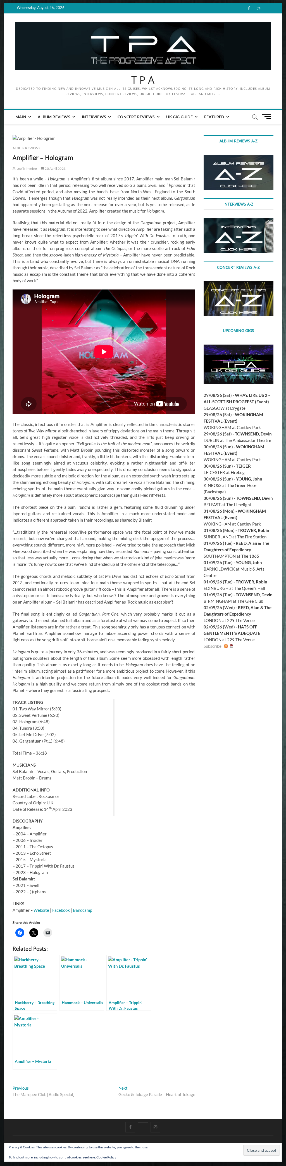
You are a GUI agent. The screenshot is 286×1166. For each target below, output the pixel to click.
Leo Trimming (26, 168)
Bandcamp (82, 910)
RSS (226, 646)
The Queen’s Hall (249, 588)
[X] (143, 1122)
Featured (214, 116)
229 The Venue (241, 620)
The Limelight (238, 504)
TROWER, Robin (253, 530)
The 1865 (250, 556)
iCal (231, 646)
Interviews (94, 116)
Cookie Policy (106, 1157)
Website (41, 910)
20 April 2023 (55, 168)
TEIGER (243, 465)
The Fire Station (251, 536)
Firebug (238, 472)
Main (20, 116)
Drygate (238, 408)
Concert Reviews (136, 116)
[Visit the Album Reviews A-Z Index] (238, 157)
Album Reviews (54, 116)
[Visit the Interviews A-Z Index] (238, 221)
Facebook (61, 910)
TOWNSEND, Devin (253, 433)
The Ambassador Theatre (248, 440)
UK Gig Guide (179, 116)
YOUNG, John (249, 478)
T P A (142, 80)
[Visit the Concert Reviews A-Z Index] (238, 284)
